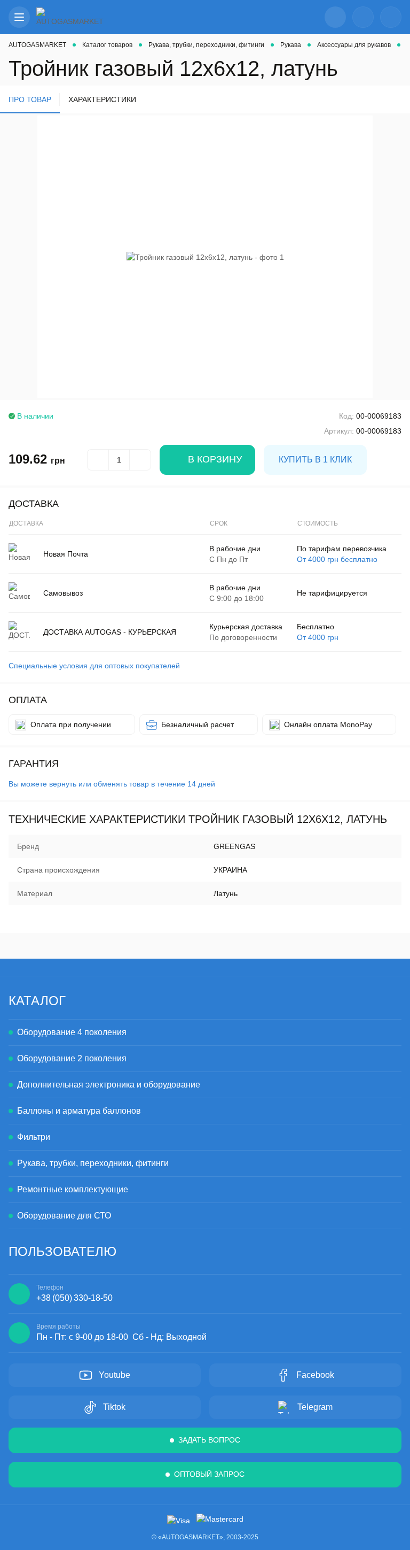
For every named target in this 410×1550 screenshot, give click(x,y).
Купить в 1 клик (315, 459)
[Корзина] (390, 17)
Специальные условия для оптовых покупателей (94, 665)
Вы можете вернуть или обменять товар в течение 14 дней (112, 784)
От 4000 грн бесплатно (337, 559)
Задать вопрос (209, 1440)
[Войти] (363, 17)
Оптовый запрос (209, 1474)
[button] (19, 17)
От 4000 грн (317, 637)
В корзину (215, 459)
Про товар (30, 99)
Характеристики (102, 99)
